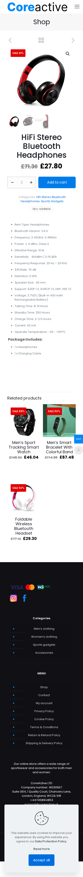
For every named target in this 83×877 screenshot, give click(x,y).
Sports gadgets (44, 645)
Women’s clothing (44, 637)
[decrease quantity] (12, 182)
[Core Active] (37, 6)
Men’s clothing (44, 629)
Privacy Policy (44, 711)
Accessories (44, 653)
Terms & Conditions (44, 727)
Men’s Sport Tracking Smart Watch (24, 447)
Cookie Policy (44, 719)
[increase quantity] (31, 182)
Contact (44, 695)
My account (44, 703)
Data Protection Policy (50, 841)
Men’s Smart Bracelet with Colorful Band (59, 447)
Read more (41, 849)
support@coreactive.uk (41, 804)
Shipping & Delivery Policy (44, 743)
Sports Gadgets (52, 201)
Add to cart (57, 182)
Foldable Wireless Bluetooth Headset (23, 526)
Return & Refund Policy (44, 735)
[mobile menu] (77, 6)
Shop (44, 687)
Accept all (41, 860)
